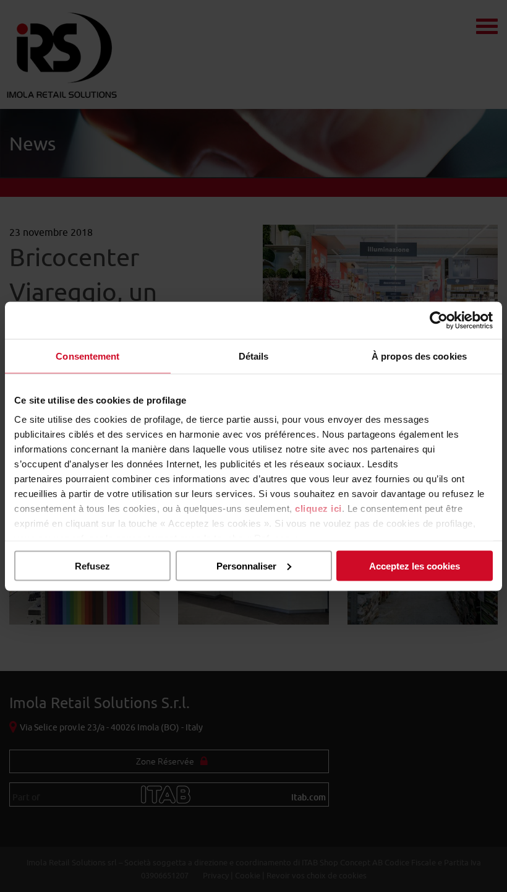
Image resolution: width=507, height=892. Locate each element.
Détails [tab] (254, 355)
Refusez (92, 565)
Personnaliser (246, 565)
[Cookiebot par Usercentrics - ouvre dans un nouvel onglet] (439, 320)
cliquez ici (318, 508)
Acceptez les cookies (414, 565)
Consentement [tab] (87, 355)
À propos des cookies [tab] (419, 355)
